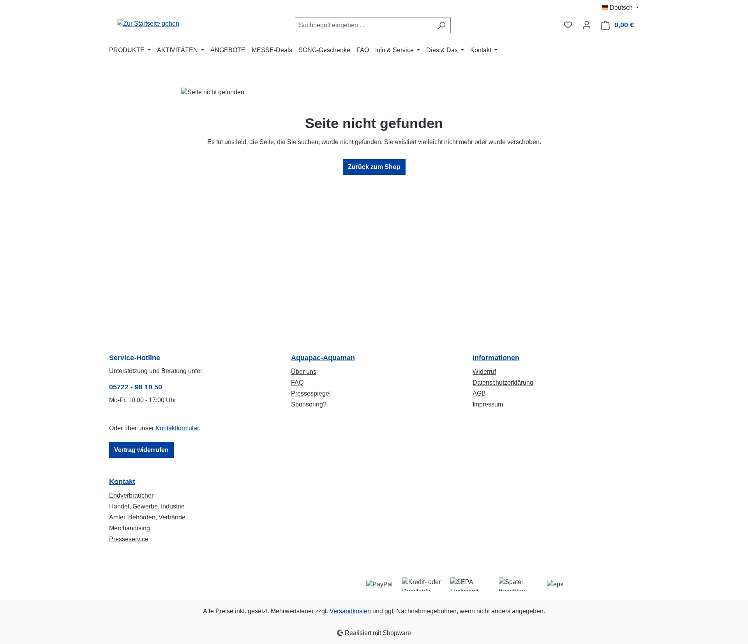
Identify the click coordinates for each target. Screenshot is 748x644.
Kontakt (122, 482)
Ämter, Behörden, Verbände (147, 517)
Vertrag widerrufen (141, 450)
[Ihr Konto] (586, 25)
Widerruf (484, 371)
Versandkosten (350, 611)
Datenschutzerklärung (503, 382)
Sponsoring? (308, 404)
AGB (479, 393)
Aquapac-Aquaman (323, 358)
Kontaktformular (177, 428)
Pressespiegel (311, 393)
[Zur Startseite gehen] (148, 23)
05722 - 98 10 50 (135, 387)
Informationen (496, 358)
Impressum (488, 404)
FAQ (297, 382)
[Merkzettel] (568, 25)
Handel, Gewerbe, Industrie (147, 506)
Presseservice (128, 539)
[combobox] (364, 25)
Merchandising (129, 528)
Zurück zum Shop (374, 167)
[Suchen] (441, 25)
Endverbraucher (131, 495)
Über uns (303, 371)
